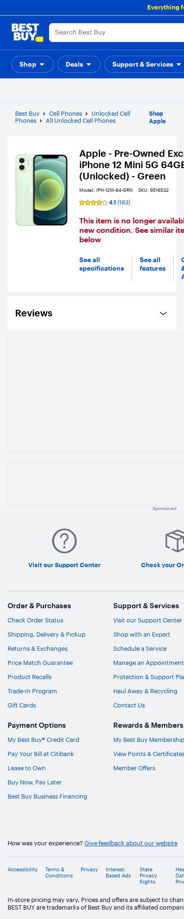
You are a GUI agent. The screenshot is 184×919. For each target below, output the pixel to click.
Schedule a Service (140, 648)
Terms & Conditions (59, 873)
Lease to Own (27, 768)
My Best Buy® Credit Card (43, 739)
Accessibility (23, 870)
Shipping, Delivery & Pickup (46, 634)
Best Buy (27, 113)
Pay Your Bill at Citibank (41, 753)
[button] (32, 64)
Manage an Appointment (148, 662)
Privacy (89, 870)
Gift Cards (22, 705)
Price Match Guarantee (40, 662)
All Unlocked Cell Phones (81, 120)
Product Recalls (29, 677)
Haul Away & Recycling (145, 691)
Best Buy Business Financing (47, 796)
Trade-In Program (32, 691)
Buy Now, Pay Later (35, 782)
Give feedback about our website (130, 843)
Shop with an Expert (141, 634)
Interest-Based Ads (118, 873)
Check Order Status (35, 620)
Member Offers (134, 768)
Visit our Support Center (147, 620)
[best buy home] (27, 32)
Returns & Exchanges (37, 648)
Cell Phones (65, 113)
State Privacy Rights (148, 876)
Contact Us (129, 705)
